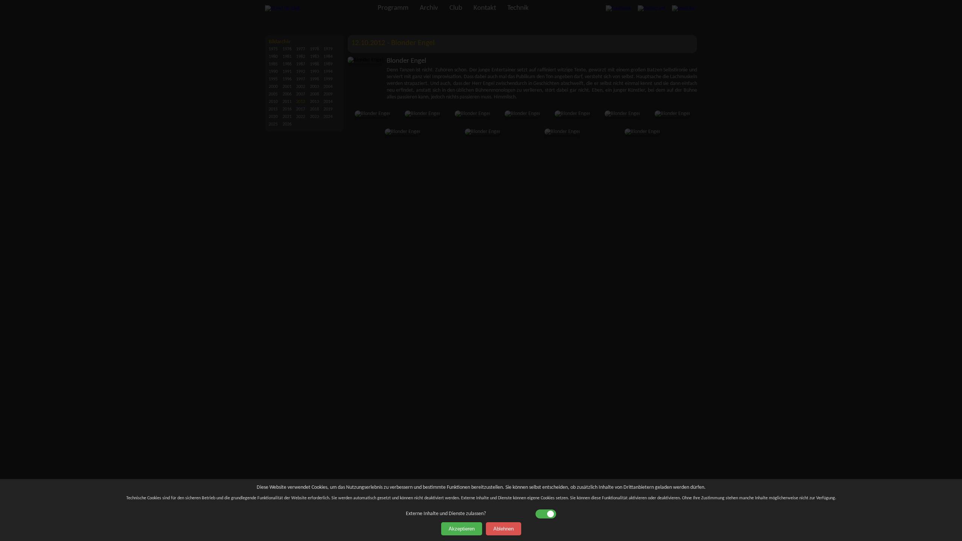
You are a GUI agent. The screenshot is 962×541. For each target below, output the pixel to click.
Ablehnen (503, 529)
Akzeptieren (462, 529)
